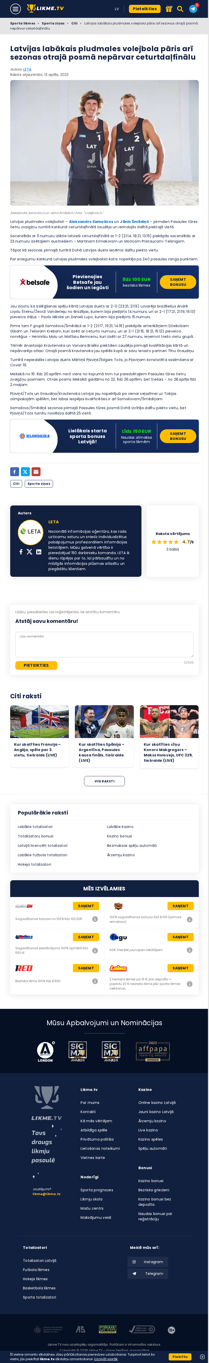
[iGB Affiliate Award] (46, 1051)
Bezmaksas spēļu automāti (132, 845)
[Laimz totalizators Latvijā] (190, 984)
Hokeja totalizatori (34, 864)
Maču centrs (92, 1208)
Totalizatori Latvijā (40, 1260)
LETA (27, 69)
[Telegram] (193, 9)
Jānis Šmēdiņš (134, 221)
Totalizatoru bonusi (35, 836)
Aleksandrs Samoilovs (91, 221)
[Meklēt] (181, 9)
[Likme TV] (47, 9)
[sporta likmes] (46, 1103)
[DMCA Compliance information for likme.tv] (142, 1330)
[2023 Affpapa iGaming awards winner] (153, 1051)
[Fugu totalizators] (190, 950)
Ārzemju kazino (121, 855)
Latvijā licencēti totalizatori (43, 845)
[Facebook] (14, 471)
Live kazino (148, 1130)
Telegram (154, 1273)
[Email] (36, 471)
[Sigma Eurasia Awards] (77, 1051)
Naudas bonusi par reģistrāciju (155, 1216)
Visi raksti (104, 781)
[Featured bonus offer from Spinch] (169, 9)
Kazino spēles (150, 1139)
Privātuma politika (97, 1139)
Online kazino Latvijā (157, 1102)
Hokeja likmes (35, 1278)
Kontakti (88, 1111)
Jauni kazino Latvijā (156, 1111)
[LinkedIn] (39, 552)
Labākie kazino (120, 826)
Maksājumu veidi (96, 1217)
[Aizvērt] (202, 1357)
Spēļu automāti (152, 1148)
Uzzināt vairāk (106, 1359)
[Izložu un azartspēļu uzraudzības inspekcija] (48, 1330)
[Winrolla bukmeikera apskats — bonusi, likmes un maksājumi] (95, 950)
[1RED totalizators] (95, 981)
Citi (74, 23)
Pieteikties (145, 9)
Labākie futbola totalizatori (42, 855)
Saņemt (86, 905)
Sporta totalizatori (39, 1297)
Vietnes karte (93, 1157)
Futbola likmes (36, 1269)
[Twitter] (25, 471)
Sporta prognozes (97, 1190)
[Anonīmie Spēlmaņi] (81, 1330)
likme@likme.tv (47, 1194)
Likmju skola (91, 1199)
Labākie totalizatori (35, 826)
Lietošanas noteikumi (100, 1148)
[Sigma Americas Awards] (111, 1051)
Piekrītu (180, 1356)
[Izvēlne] (15, 9)
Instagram (153, 1261)
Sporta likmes (22, 23)
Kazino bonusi (119, 836)
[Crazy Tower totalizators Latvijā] (190, 919)
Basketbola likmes (39, 1288)
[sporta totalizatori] (46, 1151)
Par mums (90, 1102)
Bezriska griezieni (153, 1190)
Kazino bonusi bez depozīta (154, 1202)
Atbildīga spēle (94, 1130)
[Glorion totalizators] (95, 919)
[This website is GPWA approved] (107, 1330)
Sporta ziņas (53, 23)
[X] (29, 552)
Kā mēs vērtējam (96, 1121)
